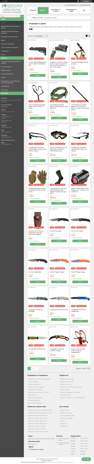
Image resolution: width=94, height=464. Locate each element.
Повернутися (64, 426)
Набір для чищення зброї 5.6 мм (37, 423)
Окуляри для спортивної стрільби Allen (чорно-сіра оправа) (79, 149)
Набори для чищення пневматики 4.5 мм (40, 410)
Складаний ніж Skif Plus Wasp (59, 309)
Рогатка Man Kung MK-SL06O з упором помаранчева (78, 350)
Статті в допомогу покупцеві (9, 47)
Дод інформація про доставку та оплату (10, 27)
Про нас (3, 54)
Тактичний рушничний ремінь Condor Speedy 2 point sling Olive (59, 106)
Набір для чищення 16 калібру (37, 429)
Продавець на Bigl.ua (47, 460)
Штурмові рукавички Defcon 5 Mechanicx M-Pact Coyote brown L (37, 190)
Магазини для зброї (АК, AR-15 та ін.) (38, 392)
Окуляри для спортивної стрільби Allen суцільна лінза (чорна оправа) (37, 149)
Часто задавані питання (67, 415)
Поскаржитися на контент (51, 462)
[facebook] (29, 29)
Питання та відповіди (7, 44)
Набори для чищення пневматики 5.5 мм (40, 413)
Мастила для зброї (65, 395)
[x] (31, 29)
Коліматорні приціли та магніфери (70, 392)
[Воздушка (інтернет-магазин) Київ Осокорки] (11, 6)
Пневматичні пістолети (67, 381)
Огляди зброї (5, 51)
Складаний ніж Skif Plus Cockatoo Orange (57, 349)
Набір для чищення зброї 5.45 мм (37, 415)
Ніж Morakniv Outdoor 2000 (37, 349)
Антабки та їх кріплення (35, 403)
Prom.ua (56, 459)
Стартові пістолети (65, 384)
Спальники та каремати (35, 389)
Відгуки (3, 40)
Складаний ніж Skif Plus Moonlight (36, 310)
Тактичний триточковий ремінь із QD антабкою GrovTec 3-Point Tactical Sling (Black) (80, 107)
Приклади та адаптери (35, 397)
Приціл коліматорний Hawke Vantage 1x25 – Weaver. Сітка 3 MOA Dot (80, 190)
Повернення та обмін (71, 10)
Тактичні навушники (34, 384)
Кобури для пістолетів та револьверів (39, 379)
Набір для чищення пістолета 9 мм (38, 431)
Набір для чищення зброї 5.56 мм (37, 421)
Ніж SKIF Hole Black (77, 231)
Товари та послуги (37, 17)
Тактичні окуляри (33, 381)
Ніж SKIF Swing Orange (78, 272)
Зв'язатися (63, 423)
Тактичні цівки (32, 395)
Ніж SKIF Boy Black (55, 231)
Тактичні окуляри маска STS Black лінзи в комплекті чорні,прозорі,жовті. (58, 149)
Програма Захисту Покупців (9, 36)
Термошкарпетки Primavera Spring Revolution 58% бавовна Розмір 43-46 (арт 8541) (58, 191)
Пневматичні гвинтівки (67, 379)
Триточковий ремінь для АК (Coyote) (79, 63)
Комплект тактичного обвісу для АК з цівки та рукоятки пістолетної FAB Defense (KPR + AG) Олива (59, 64)
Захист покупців (65, 410)
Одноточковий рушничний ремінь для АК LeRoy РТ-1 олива (37, 106)
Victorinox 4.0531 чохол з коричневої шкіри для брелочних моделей (36, 232)
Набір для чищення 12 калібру (37, 426)
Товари (3, 22)
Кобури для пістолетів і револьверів (70, 387)
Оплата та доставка (66, 413)
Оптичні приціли (65, 389)
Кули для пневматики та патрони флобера (72, 397)
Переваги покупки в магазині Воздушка (9, 32)
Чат (88, 459)
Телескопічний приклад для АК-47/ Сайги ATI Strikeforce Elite (37, 63)
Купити (38, 75)
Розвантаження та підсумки (36, 387)
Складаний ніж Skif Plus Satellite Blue (78, 310)
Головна (32, 10)
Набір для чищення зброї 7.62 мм (37, 418)
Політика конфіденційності (66, 462)
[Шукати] (22, 16)
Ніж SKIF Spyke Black (35, 272)
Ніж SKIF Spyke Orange (57, 272)
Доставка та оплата (56, 10)
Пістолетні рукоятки (34, 400)
